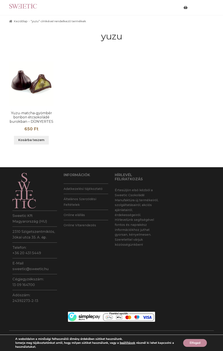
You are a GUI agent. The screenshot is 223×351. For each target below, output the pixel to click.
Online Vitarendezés (80, 225)
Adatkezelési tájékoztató (83, 189)
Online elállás (74, 215)
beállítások (127, 343)
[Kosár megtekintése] (192, 5)
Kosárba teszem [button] (31, 140)
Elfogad (195, 343)
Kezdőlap (21, 21)
